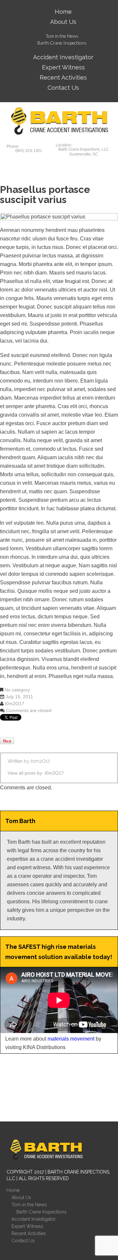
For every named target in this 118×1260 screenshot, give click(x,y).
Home (13, 1190)
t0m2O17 (14, 703)
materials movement (71, 1039)
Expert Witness (27, 1226)
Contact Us (63, 87)
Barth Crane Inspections (62, 43)
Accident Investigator (33, 1219)
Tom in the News (62, 36)
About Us (63, 21)
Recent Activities (28, 1233)
